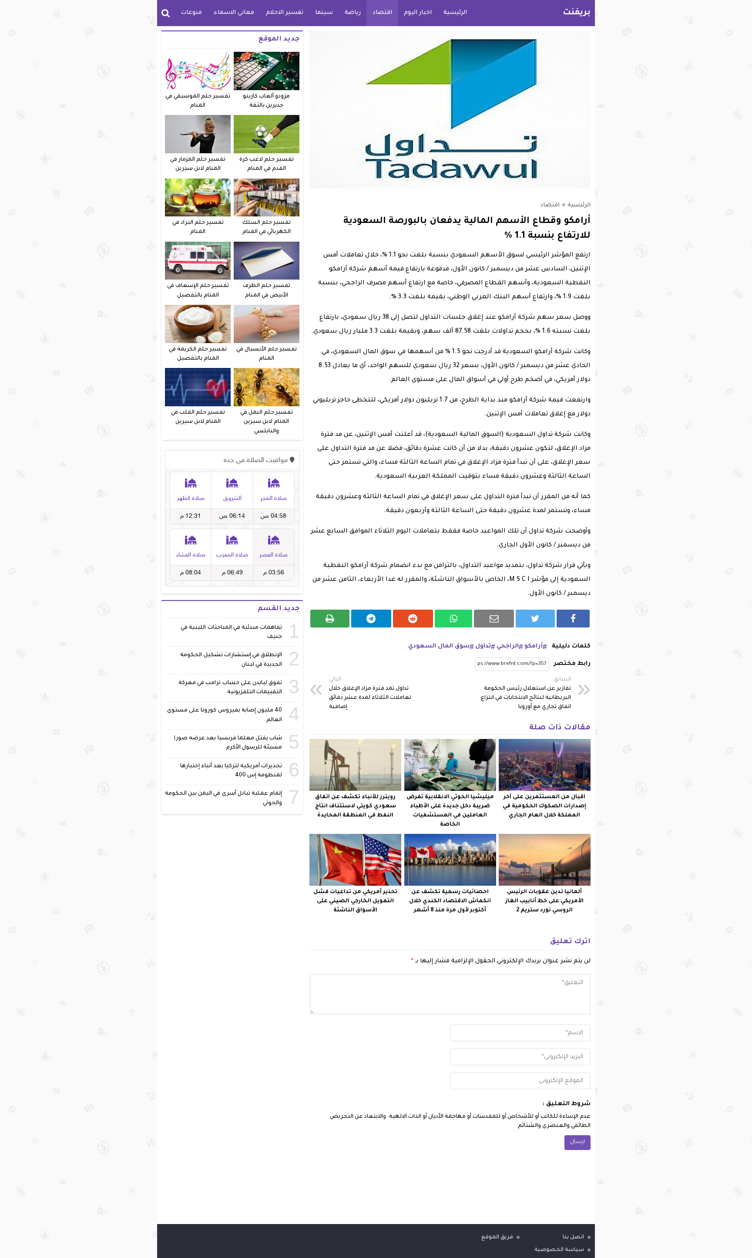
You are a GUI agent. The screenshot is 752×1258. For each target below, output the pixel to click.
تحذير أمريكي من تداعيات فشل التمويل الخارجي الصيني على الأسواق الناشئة (355, 901)
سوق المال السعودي (439, 646)
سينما (324, 13)
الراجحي (508, 646)
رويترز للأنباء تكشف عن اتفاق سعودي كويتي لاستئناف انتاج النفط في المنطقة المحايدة (355, 806)
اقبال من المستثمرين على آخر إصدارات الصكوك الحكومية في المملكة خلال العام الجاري (544, 806)
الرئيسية (455, 13)
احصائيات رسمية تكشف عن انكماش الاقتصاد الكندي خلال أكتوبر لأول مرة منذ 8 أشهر (450, 901)
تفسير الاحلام (284, 13)
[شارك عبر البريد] (494, 618)
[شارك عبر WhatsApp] (453, 618)
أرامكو (533, 646)
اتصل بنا (573, 1237)
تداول (483, 646)
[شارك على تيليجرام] (371, 618)
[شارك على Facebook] (573, 618)
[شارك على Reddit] (413, 618)
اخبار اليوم (418, 13)
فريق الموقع (497, 1237)
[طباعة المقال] (329, 618)
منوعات (191, 13)
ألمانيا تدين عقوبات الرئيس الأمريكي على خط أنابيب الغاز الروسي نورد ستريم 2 (544, 901)
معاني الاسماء (234, 13)
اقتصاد (382, 13)
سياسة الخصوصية (559, 1250)
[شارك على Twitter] (535, 618)
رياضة (353, 13)
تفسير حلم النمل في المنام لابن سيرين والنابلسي (266, 422)
